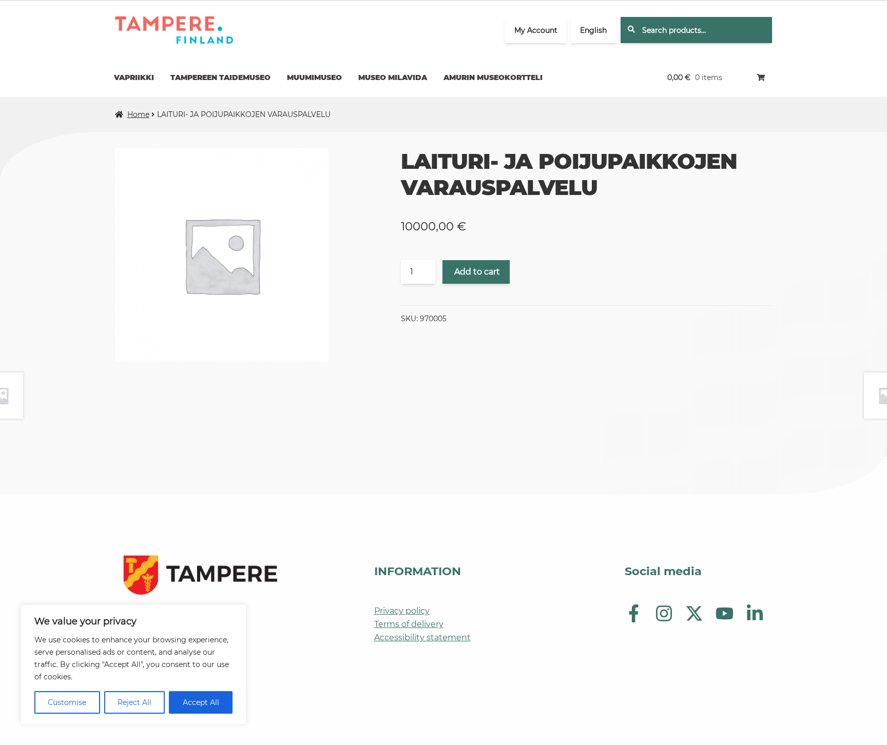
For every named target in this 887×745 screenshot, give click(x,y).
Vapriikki (134, 77)
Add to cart (477, 272)
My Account (535, 30)
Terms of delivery (409, 624)
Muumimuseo (314, 77)
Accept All (201, 702)
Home (138, 114)
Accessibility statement (422, 637)
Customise (67, 702)
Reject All (134, 702)
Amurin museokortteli (493, 77)
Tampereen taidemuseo (220, 77)
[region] (133, 664)
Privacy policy (402, 611)
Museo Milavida (392, 77)
